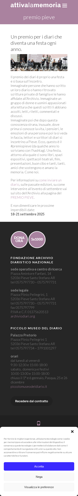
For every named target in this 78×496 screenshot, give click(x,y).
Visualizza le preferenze (39, 487)
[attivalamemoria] (36, 4)
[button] (72, 431)
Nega (39, 476)
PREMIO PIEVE (22, 197)
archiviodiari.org (23, 316)
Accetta (39, 466)
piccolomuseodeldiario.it (29, 386)
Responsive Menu (64, 6)
